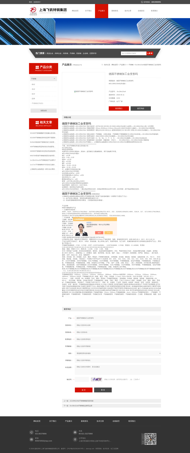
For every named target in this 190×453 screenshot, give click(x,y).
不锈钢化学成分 (37, 103)
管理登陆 (98, 448)
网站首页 (75, 11)
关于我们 (88, 11)
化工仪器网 (114, 448)
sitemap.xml (90, 448)
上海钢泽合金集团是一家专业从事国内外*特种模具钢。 (43, 169)
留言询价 (140, 108)
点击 (54, 78)
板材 (33, 94)
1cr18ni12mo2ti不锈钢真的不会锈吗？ (43, 160)
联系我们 (154, 11)
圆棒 (33, 98)
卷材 (33, 89)
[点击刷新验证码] (96, 379)
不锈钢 (33, 79)
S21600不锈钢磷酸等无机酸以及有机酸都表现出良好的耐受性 (43, 133)
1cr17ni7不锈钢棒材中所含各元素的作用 (43, 164)
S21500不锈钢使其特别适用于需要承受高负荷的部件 (43, 137)
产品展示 (101, 11)
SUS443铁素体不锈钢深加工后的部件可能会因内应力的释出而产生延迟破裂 (43, 142)
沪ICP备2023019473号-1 (75, 448)
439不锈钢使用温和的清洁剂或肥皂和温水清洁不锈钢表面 (43, 146)
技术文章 (128, 11)
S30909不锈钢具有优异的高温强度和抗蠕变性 (43, 151)
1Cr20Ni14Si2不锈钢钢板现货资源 (81, 401)
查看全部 (44, 110)
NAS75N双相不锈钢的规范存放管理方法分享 (43, 155)
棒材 (33, 84)
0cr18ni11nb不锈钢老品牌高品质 (81, 406)
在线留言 (141, 11)
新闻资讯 (114, 11)
